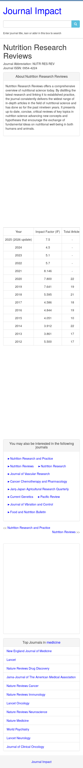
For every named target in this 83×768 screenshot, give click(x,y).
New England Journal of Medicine (29, 651)
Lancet (11, 659)
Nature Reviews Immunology (26, 694)
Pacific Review (50, 496)
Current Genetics (21, 496)
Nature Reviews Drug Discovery (28, 668)
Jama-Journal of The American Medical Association (41, 677)
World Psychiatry (18, 729)
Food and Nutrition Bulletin (28, 512)
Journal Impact (32, 10)
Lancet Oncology (18, 703)
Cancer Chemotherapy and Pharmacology (38, 481)
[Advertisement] (41, 181)
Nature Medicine (18, 720)
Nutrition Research (53, 466)
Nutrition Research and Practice (31, 458)
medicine (53, 642)
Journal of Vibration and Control (31, 504)
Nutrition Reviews (22, 466)
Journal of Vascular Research (30, 474)
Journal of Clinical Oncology (25, 746)
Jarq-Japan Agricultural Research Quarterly (39, 489)
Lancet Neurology (18, 738)
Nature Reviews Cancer (23, 686)
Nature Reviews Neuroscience (27, 712)
